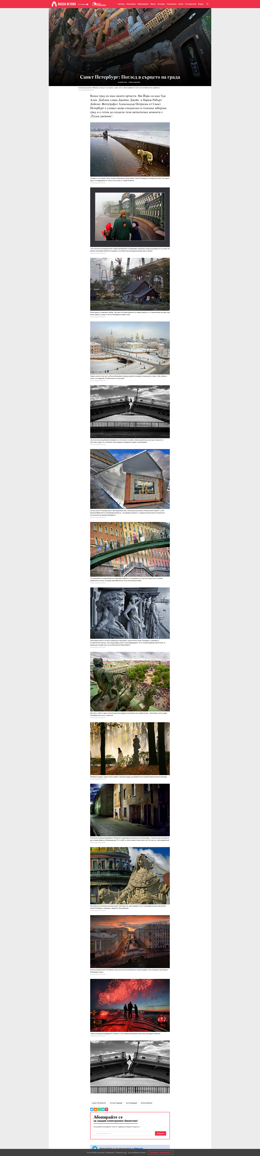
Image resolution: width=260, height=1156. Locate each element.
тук (125, 1152)
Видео (200, 4)
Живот (153, 4)
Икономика (131, 4)
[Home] (54, 4)
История (161, 4)
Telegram (138, 1148)
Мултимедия (131, 1103)
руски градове (116, 1103)
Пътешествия (190, 4)
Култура (121, 4)
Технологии (171, 4)
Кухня (180, 4)
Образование (143, 4)
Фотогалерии (146, 1103)
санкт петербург (99, 1103)
